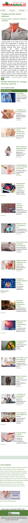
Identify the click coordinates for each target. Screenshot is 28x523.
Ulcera (23, 486)
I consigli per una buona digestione (21, 111)
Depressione (18, 473)
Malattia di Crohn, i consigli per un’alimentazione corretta (21, 323)
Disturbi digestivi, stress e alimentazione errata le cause (21, 130)
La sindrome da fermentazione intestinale (20, 396)
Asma (22, 469)
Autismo (2, 471)
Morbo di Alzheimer (17, 482)
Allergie (8, 467)
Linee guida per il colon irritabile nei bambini (21, 414)
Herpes (6, 476)
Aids (4, 467)
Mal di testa (3, 480)
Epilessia (17, 475)
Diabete (24, 473)
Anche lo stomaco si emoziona (21, 377)
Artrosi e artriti (16, 469)
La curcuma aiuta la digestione (21, 342)
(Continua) (18, 101)
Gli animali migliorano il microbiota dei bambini (20, 303)
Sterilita (7, 486)
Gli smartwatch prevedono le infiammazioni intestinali (20, 186)
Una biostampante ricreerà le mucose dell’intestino (21, 167)
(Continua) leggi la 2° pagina (19, 77)
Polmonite (17, 484)
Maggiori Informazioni (14, 521)
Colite (12, 473)
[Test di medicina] (10, 499)
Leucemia (16, 478)
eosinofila (4, 84)
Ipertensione (9, 478)
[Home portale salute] (14, 8)
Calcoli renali (9, 471)
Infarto (17, 476)
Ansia (1, 469)
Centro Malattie (5, 465)
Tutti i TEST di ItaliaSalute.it (8, 501)
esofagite (23, 82)
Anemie (13, 467)
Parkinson (10, 484)
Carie (14, 471)
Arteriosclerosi (8, 469)
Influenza (22, 476)
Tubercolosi (13, 486)
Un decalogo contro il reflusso (21, 94)
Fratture (22, 475)
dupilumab (12, 84)
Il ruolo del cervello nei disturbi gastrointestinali (21, 244)
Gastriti (2, 476)
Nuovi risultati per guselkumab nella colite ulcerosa (21, 148)
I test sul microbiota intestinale (19, 205)
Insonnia (2, 478)
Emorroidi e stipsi (5, 475)
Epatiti (12, 475)
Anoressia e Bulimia (21, 467)
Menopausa (20, 480)
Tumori (19, 486)
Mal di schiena (23, 478)
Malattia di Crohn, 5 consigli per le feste (21, 225)
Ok (20, 519)
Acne (1, 467)
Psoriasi (2, 486)
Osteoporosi (3, 484)
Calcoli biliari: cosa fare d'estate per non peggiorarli (21, 359)
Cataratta (19, 471)
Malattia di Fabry (12, 480)
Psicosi (22, 484)
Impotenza (12, 476)
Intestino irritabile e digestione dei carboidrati (21, 262)
